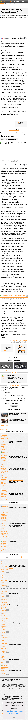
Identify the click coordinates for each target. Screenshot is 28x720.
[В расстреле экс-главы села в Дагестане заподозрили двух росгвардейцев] (4, 481)
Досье (14, 372)
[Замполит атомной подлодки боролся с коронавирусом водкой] (4, 468)
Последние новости (14, 385)
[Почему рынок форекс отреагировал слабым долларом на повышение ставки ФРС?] (4, 581)
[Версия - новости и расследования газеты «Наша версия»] (4, 2)
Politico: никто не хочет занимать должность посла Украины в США (6, 366)
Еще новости (14, 406)
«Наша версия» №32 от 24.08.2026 (20, 340)
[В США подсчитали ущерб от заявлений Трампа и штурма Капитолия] (4, 494)
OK (14, 717)
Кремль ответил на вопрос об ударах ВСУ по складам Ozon (20, 366)
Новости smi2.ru (4, 370)
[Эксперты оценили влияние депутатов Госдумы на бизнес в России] (4, 546)
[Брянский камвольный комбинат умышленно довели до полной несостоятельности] (4, 670)
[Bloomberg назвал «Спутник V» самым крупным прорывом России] (4, 456)
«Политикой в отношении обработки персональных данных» (14, 712)
